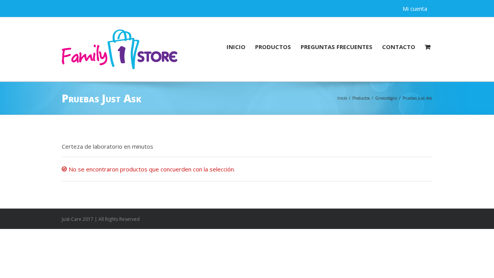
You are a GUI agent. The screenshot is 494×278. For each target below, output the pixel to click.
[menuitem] (241, 46)
